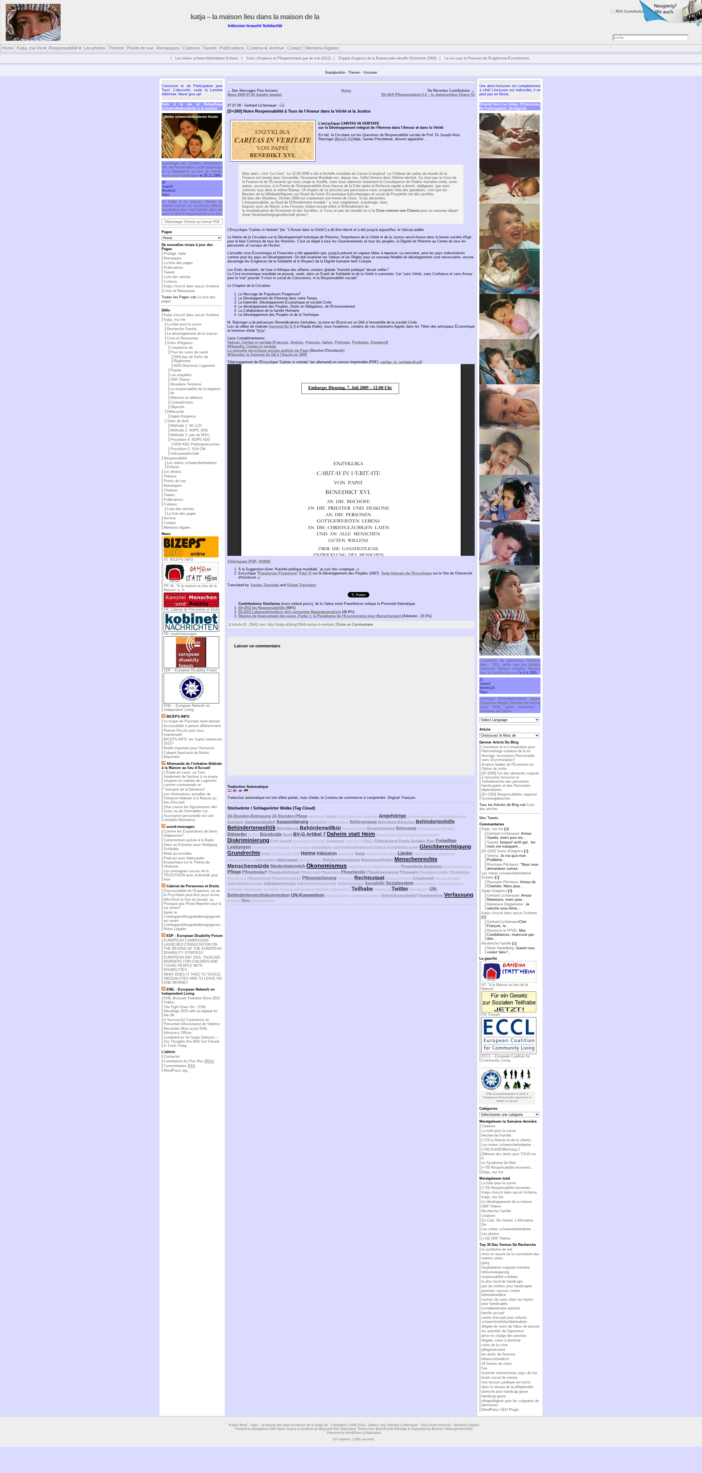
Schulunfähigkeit (447, 884)
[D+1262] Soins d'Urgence (502, 858)
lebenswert (287, 866)
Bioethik (448, 834)
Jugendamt (346, 860)
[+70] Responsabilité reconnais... (508, 1174)
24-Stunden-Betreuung (249, 822)
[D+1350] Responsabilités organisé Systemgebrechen (509, 803)
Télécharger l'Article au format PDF (192, 228)
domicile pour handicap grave (505, 1398)
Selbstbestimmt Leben (244, 889)
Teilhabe (362, 895)
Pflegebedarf (254, 878)
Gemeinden (281, 853)
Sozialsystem (400, 889)
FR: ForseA (491, 1021)
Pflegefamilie (353, 878)
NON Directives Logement (194, 372)
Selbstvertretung (350, 889)
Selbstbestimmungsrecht (316, 889)
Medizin (316, 866)
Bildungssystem (429, 834)
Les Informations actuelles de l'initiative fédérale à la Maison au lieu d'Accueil (190, 805)
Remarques (173, 265)
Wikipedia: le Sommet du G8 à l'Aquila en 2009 (267, 361)
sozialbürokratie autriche (501, 1315)
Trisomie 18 (382, 895)
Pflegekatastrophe (433, 878)
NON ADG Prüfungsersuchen (197, 451)
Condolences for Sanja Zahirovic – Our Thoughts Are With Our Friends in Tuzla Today (192, 1048)
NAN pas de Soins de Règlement (191, 365)
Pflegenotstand (259, 884)
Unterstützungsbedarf (399, 902)
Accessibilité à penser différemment (192, 732)
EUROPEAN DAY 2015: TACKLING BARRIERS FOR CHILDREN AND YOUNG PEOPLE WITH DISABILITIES (192, 970)
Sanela (492, 849)
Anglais (296, 349)
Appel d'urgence (183, 423)
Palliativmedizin (359, 872)
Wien (246, 906)
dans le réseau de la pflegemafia (507, 1393)
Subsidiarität (253, 895)
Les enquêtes (181, 381)
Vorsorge (233, 906)
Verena (492, 862)
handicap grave (494, 1403)
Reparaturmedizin (398, 884)
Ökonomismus (326, 872)
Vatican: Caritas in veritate (249, 349)
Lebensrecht (446, 860)
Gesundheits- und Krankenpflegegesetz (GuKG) (349, 853)
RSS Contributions (631, 11)
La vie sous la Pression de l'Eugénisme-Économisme (487, 58)
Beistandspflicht (354, 834)
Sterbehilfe (235, 895)
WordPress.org (175, 1077)
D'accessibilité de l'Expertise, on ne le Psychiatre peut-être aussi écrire (192, 899)
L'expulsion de (181, 354)
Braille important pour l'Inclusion (189, 755)
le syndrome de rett (497, 1256)
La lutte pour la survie (184, 331)
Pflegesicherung (319, 884)
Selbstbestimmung (280, 890)
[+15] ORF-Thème (496, 1245)
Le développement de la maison (192, 340)
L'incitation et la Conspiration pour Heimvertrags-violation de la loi (508, 755)
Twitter (400, 895)
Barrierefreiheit (338, 828)
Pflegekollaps (459, 878)
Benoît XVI (345, 146)
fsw (484, 1375)
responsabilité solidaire (500, 1283)
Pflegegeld (409, 878)
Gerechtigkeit (301, 853)
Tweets (169, 279)
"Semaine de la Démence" (184, 796)
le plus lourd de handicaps (502, 1288)
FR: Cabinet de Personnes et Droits (192, 616)
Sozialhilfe (375, 889)
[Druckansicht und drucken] (282, 112)
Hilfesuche (175, 418)
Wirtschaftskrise (263, 906)
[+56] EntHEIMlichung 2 (501, 1156)
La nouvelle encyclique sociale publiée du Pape (267, 357)
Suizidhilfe (271, 895)
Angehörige (392, 822)
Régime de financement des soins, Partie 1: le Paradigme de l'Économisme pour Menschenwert (319, 622)
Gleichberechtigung (445, 853)
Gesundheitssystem (402, 853)
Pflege (234, 878)
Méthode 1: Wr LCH (186, 432)
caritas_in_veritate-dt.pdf (401, 369)
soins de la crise (495, 1351)
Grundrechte (243, 859)
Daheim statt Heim (351, 840)
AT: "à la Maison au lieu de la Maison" (505, 993)
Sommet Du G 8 (282, 333)
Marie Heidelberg (500, 955)
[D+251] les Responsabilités (261, 614)
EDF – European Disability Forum (190, 677)
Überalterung (418, 895)
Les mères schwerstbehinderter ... (509, 1151)
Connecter (172, 1063)
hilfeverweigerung (495, 1279)
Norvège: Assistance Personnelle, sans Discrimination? (508, 764)
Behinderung (288, 835)
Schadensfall (423, 884)
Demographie (386, 841)
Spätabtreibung (426, 889)
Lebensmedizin (425, 860)
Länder (405, 859)
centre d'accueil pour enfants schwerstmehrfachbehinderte (504, 1326)
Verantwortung (430, 902)
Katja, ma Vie (174, 326)
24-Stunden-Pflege (289, 822)
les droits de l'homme (498, 1361)
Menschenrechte (415, 865)
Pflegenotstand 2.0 (286, 884)
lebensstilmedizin (495, 1365)
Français (281, 349)
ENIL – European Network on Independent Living (187, 714)
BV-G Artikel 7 (309, 840)
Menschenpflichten (377, 866)
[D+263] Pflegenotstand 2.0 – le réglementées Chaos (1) (428, 101)
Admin (331, 822)
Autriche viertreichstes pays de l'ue (509, 1379)
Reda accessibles (178, 860)
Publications (173, 274)
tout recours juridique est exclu (506, 1389)
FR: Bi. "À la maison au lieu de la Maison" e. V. (190, 594)
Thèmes (170, 483)
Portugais (360, 349)
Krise (393, 860)
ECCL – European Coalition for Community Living (506, 1065)
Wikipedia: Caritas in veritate (251, 353)
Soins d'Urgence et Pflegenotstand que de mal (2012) (288, 58)
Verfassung (458, 901)
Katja (360, 859)
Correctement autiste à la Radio (189, 847)
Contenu (170, 288)
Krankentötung (377, 860)
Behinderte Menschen (396, 828)
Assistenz (235, 828)
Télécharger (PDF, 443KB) (248, 568)
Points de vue (175, 487)
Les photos (172, 478)
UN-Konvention (307, 901)
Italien (327, 349)
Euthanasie (335, 847)
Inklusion (327, 859)
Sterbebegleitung (450, 889)
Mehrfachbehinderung (341, 866)
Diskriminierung (248, 846)
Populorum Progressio (277, 579)
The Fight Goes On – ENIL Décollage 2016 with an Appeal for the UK (190, 1017)
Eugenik (285, 847)
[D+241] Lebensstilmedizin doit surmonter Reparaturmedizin (289, 618)
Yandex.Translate (264, 591)
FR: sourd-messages (180, 640)
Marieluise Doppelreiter (505, 911)
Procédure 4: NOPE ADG (190, 446)
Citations (171, 497)
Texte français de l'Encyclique (406, 579)
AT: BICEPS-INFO (178, 566)
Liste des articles (177, 283)
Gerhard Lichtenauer (503, 840)
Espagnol (379, 349)
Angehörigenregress (422, 822)
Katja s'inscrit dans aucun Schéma (191, 293)
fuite (260, 337)
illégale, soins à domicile (501, 1347)
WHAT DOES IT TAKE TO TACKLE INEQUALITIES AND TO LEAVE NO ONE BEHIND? (193, 985)
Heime (308, 859)
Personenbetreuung (457, 872)
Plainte (175, 377)
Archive (170, 525)
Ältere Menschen (349, 822)
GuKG (266, 860)
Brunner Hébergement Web (452, 1435)
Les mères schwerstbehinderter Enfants (206, 58)
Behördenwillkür (320, 834)
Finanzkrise (353, 847)
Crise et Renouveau (179, 297)
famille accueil (493, 1319)
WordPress (354, 1439)
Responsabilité (175, 465)
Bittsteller (237, 840)
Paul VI (305, 579)
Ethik (274, 847)
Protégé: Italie (175, 260)
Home (346, 97)
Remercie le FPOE (502, 937)
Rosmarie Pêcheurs (502, 871)
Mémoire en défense (186, 404)
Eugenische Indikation (309, 847)
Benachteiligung (381, 835)
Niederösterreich (287, 872)
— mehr (447, 70)
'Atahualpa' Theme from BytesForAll (366, 1435)
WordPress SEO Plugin (500, 1416)
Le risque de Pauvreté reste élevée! (192, 728)
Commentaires (179, 1072)
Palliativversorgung (386, 872)
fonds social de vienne (499, 1384)
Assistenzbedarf (260, 828)
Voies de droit (178, 427)
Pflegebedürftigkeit (284, 878)
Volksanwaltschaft (184, 460)
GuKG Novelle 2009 (286, 860)
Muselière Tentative (185, 391)
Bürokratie (271, 840)
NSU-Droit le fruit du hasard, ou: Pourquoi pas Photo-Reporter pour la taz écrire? (192, 910)
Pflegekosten (236, 884)
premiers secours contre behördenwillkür (501, 1299)
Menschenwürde (248, 872)
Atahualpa (373, 1439)
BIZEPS (253, 841)
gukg (485, 1269)
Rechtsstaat (369, 884)
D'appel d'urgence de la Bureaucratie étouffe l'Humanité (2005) (387, 58)
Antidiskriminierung (452, 822)
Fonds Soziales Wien (417, 847)
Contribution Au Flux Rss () (189, 1068)
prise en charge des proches (504, 1342)
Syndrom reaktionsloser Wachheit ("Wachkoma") (315, 895)
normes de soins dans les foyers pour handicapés (507, 1308)
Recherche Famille (182, 335)
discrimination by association (418, 841)
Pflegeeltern (330, 878)
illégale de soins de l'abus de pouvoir (511, 1333)
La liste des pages (178, 269)
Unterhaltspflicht (337, 901)
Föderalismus (386, 847)
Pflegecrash (310, 878)
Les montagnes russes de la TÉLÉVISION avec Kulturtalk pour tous (191, 882)
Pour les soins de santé (189, 359)
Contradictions (181, 409)
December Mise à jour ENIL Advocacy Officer (186, 1037)
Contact (170, 529)
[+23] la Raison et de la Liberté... (508, 1147)
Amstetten (370, 822)
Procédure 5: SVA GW (188, 455)
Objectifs (177, 413)
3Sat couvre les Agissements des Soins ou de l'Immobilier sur (190, 815)
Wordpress (260, 1435)
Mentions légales (177, 534)
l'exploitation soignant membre (506, 1274)
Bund (287, 841)
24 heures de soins (497, 1370)
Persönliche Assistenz (421, 872)
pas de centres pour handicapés (507, 1293)
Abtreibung (316, 822)
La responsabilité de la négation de (195, 397)
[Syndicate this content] (163, 723)
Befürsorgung (363, 828)
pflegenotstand (493, 1356)
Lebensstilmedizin (240, 866)
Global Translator (301, 591)
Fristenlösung (262, 853)
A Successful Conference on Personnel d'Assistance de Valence (192, 1028)
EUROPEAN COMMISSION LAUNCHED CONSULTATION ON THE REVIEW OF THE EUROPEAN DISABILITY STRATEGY (193, 953)
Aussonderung (292, 828)
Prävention (345, 884)
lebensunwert (265, 866)
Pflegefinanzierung (383, 878)
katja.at (321, 1432)
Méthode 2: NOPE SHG (189, 437)
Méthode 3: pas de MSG (189, 441)
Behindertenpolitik (251, 834)
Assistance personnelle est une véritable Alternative (189, 824)
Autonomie (317, 828)
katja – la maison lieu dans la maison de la (255, 17)
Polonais (342, 349)
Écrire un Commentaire (354, 631)
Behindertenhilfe (435, 828)
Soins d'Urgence (180, 349)
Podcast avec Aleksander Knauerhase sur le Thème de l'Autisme (187, 869)
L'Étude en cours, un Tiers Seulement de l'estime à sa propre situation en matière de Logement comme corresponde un (191, 785)
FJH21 (368, 847)
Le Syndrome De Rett (499, 1169)
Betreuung (406, 834)
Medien (304, 866)
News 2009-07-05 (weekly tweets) (254, 101)
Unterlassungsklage (365, 901)
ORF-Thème (180, 386)
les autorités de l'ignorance (503, 1337)
